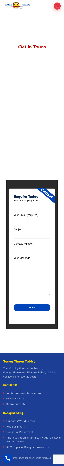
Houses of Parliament (19, 432)
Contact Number (23, 243)
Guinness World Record (20, 421)
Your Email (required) (26, 215)
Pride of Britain (15, 426)
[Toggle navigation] (57, 6)
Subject (18, 229)
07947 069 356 (15, 404)
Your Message (22, 258)
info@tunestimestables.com (23, 393)
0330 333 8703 (15, 398)
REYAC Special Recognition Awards (27, 447)
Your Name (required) (26, 200)
